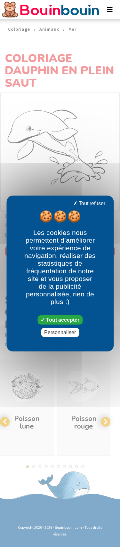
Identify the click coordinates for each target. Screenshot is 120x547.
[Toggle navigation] (110, 9)
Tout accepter (62, 320)
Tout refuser (91, 203)
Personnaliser (60, 332)
